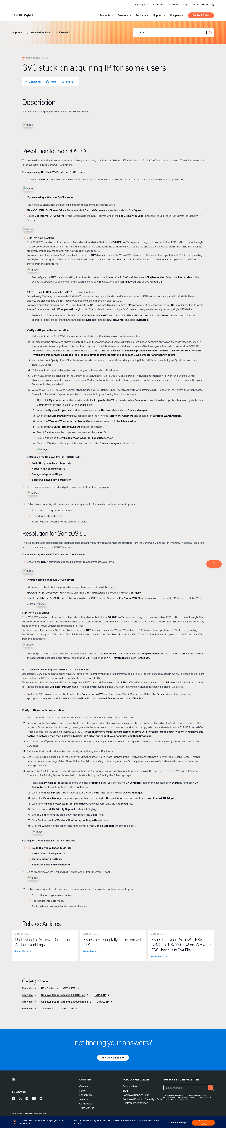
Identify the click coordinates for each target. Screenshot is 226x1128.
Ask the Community (113, 1057)
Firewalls (64, 32)
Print (53, 81)
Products (105, 15)
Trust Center (86, 1107)
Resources (173, 4)
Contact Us (85, 1103)
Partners (141, 15)
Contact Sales (201, 15)
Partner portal (141, 4)
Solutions (123, 15)
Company (175, 15)
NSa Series (48, 988)
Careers (83, 1086)
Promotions (158, 4)
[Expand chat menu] (214, 564)
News (82, 1090)
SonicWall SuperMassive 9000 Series (63, 995)
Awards (83, 1099)
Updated (30, 58)
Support (158, 15)
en (203, 5)
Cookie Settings (178, 1122)
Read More (21, 951)
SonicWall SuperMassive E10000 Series (64, 1001)
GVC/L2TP (69, 988)
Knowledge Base (41, 32)
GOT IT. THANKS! (203, 1122)
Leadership (85, 1095)
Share (69, 81)
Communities (130, 1086)
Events (195, 4)
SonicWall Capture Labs (136, 1095)
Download (35, 81)
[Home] (23, 15)
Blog (185, 4)
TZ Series (47, 1008)
